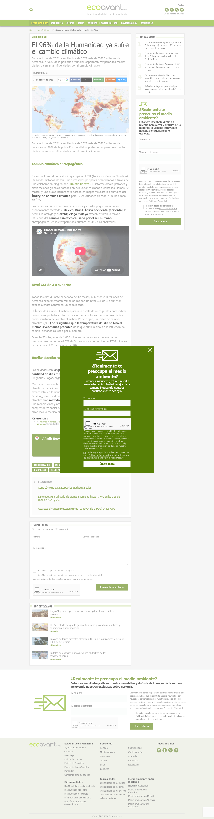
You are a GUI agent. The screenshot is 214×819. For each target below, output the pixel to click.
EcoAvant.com (90, 431)
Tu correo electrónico (95, 408)
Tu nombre (89, 398)
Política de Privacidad (93, 448)
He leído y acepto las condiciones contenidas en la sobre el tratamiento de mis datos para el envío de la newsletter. (106, 455)
